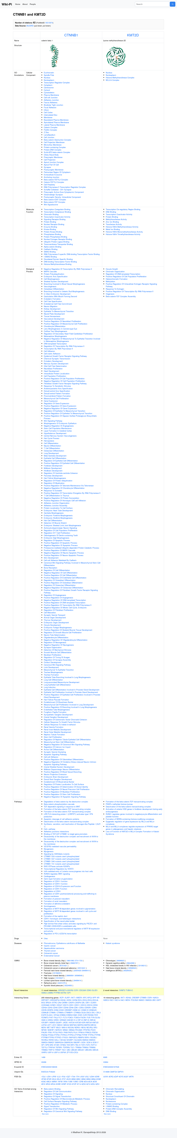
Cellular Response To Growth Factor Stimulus (62, 722)
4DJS (68, 1079)
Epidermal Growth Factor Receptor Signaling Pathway (65, 356)
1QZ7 (68, 1076)
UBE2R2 (88, 1050)
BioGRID (30, 25)
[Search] (172, 4)
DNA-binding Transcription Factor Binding (60, 261)
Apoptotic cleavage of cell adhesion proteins (61, 819)
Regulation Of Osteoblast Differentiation (60, 580)
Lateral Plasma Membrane (54, 125)
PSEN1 (95, 1032)
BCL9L (95, 1000)
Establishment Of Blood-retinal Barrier (59, 781)
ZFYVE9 (70, 1052)
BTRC (54, 1002)
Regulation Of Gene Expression (56, 403)
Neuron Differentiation (52, 445)
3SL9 (54, 1079)
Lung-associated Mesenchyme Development (61, 682)
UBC (68, 1050)
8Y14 (79, 1084)
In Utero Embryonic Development (57, 294)
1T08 (73, 1076)
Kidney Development (52, 308)
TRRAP (58, 1050)
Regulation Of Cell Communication (57, 1091)
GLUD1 (95, 990)
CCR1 (76, 990)
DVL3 (98, 1012)
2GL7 (87, 1076)
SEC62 (63, 1040)
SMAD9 (148, 1000)
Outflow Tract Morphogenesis (55, 331)
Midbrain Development (53, 468)
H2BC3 (106, 1000)
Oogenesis (110, 294)
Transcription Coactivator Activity (57, 216)
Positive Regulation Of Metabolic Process (60, 1103)
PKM (66, 1032)
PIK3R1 (44, 1032)
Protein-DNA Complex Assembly (119, 1108)
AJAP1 (68, 997)
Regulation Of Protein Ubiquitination (58, 480)
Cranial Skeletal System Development (59, 767)
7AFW (60, 1081)
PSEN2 (44, 1035)
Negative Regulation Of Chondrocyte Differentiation (64, 488)
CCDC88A (45, 1005)
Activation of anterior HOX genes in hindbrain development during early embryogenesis (134, 810)
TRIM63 (44, 1050)
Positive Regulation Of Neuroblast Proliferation (62, 321)
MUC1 (58, 1027)
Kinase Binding (50, 229)
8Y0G (69, 1084)
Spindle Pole (49, 75)
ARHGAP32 (55, 1000)
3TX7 (64, 1079)
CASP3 (71, 1002)
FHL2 (56, 1017)
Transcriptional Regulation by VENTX (59, 868)
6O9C (43, 1081)
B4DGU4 (44, 1071)
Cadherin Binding (50, 249)
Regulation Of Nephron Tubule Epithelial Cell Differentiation (67, 739)
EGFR (43, 1015)
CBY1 (87, 1002)
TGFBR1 (58, 1047)
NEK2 (83, 1027)
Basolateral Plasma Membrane (56, 120)
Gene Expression (51, 401)
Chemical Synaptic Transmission (57, 358)
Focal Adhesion (50, 107)
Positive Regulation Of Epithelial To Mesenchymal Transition (68, 413)
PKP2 (70, 1032)
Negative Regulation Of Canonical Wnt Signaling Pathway (67, 744)
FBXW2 (90, 1015)
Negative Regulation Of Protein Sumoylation (61, 498)
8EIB (95, 1081)
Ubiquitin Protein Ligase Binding (56, 241)
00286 (43, 1062)
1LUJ (59, 1076)
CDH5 (55, 1007)
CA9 (59, 1002)
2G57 (82, 1076)
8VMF (63, 1084)
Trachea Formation (51, 674)
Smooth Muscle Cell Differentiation (57, 652)
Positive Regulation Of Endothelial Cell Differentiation (65, 577)
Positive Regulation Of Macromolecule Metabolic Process (67, 1098)
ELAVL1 (50, 1015)
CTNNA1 (52, 1012)
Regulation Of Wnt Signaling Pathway (59, 1108)
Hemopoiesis (49, 440)
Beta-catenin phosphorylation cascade (59, 804)
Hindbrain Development (53, 470)
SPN (47, 1045)
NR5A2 (72, 1030)
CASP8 (78, 1002)
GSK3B (70, 1020)
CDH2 (95, 1005)
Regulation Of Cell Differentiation (57, 570)
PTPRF (85, 1035)
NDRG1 (78, 1027)
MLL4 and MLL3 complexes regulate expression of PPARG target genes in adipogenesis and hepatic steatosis (132, 827)
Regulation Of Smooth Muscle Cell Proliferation (63, 632)
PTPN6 (78, 1035)
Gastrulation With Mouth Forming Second (60, 296)
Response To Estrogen (115, 289)
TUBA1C (129, 990)
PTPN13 (64, 1035)
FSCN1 (83, 1017)
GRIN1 (56, 1020)
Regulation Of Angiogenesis (55, 595)
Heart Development (51, 371)
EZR (85, 1015)
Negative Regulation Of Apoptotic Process (61, 545)
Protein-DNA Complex (52, 149)
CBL (83, 1002)
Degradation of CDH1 (52, 891)
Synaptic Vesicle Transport (54, 615)
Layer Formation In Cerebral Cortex (58, 430)
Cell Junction (49, 137)
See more (45, 1114)
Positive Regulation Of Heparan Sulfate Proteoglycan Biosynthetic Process (70, 417)
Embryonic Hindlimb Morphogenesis (58, 518)
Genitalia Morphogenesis (54, 513)
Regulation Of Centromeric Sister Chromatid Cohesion (65, 719)
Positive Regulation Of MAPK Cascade (59, 550)
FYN (92, 1017)
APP (94, 997)
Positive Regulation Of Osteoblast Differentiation (63, 582)
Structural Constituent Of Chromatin (120, 1096)
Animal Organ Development (55, 617)
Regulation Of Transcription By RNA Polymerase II (64, 346)
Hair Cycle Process (51, 438)
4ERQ (111, 1076)
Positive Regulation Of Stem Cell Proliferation (62, 794)
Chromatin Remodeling (115, 1089)
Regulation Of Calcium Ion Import (57, 747)
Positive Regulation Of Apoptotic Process (60, 542)
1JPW (53, 1076)
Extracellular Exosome (53, 174)
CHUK (61, 1010)
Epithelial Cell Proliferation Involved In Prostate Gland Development (71, 692)
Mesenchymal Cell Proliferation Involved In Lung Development (69, 704)
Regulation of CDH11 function (55, 881)
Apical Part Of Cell (51, 164)
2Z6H (92, 1076)
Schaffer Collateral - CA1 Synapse (57, 189)
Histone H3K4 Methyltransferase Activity (122, 226)
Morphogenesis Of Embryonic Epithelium (60, 423)
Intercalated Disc (50, 115)
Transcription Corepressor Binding (57, 212)
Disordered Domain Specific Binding (58, 259)
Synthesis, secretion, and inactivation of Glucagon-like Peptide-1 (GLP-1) (72, 825)
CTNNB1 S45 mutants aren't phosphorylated (61, 861)
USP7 (158, 1000)
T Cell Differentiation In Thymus (56, 495)
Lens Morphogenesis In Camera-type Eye (60, 328)
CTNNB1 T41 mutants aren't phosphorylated (61, 863)
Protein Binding (50, 221)
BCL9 (90, 1000)
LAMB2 (50, 992)
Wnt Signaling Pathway (53, 420)
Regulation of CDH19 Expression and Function (62, 886)
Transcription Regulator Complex (57, 82)
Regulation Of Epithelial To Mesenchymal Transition (64, 411)
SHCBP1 (70, 1040)
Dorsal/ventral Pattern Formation (57, 393)
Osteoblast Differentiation (54, 289)
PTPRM (44, 1037)
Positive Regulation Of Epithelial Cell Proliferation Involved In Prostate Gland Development (72, 695)
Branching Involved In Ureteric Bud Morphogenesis (64, 291)
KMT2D (133, 34)
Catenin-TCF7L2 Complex (54, 182)
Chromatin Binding (51, 214)
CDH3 (50, 1007)
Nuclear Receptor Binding (54, 224)
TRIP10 (51, 1050)
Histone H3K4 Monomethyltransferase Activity (124, 231)
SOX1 (83, 1042)
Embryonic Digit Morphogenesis (56, 537)
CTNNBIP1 (68, 1012)
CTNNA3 (60, 1012)
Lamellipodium (49, 134)
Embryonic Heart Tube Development (58, 510)
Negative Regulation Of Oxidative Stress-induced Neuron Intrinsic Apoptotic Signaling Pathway (70, 763)
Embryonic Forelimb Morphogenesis (58, 515)
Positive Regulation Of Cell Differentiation (60, 575)
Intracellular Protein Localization (56, 373)
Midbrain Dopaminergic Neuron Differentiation (62, 769)
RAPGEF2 (73, 1037)
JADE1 (65, 1022)
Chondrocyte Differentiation (54, 326)
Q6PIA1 (120, 1071)
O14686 (106, 1071)
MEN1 (43, 1027)
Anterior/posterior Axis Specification (58, 388)
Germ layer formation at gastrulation (58, 878)
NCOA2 (71, 1027)
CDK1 (76, 1007)
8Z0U (84, 1084)
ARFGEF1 (45, 1000)
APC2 (89, 997)
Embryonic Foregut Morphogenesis (58, 627)
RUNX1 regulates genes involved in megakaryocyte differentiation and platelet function (134, 815)
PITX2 (55, 1032)
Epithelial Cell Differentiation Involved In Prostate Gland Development (71, 689)
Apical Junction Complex (54, 162)
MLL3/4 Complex (112, 80)
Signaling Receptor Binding (54, 219)
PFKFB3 (86, 1030)
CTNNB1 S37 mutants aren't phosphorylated (61, 859)
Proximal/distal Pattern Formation (57, 396)
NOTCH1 (58, 1030)
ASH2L (63, 1000)
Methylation (110, 281)
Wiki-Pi (7, 4)
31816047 (59, 978)
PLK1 (75, 1032)
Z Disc (46, 132)
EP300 (56, 1015)
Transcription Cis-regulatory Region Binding (123, 209)
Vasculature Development (54, 318)
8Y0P (74, 1084)
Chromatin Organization (115, 271)
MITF (53, 1027)
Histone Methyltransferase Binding (57, 264)
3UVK (105, 1076)
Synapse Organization (53, 647)
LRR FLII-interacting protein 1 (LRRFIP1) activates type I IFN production (68, 815)
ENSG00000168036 (49, 1067)
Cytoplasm (48, 85)
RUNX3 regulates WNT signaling (57, 873)
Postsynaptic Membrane (53, 169)
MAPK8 (80, 1025)
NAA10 (64, 1027)
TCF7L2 (44, 1047)
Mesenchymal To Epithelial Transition (59, 669)
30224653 (68, 985)
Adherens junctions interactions (56, 831)
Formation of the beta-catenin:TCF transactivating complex (67, 809)
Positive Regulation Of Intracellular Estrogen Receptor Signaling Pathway (131, 285)
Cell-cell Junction (51, 97)
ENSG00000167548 (111, 1067)
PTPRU (51, 1037)
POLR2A (134, 1000)
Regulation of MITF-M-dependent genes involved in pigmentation (69, 908)
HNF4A (93, 1020)
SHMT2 (122, 990)
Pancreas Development (53, 475)
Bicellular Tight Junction (53, 105)
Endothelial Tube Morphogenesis (57, 709)
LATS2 (44, 1025)
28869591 (70, 975)
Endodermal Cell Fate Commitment (58, 303)
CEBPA (50, 1010)
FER (96, 1015)
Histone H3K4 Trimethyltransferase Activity (123, 234)
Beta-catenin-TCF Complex (54, 202)
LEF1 (49, 1025)
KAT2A (72, 1022)
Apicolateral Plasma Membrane (56, 122)
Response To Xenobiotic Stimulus (57, 386)
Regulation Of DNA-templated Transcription (123, 274)
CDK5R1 (87, 1007)
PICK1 (93, 1030)
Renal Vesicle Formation (53, 727)
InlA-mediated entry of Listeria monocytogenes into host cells (68, 871)
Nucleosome (111, 1101)
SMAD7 (51, 1042)
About (25, 4)
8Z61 (98, 1084)
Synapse (47, 167)
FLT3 (65, 1017)
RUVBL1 (93, 1037)
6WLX (48, 1081)
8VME (58, 1084)
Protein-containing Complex (55, 147)
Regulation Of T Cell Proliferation (57, 533)
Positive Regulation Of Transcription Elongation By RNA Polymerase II (72, 493)
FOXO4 (77, 1017)
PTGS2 (51, 1035)
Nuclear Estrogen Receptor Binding (58, 239)
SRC (51, 1045)
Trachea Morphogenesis (53, 672)
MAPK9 (87, 1025)
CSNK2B (45, 1012)
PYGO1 (65, 1037)
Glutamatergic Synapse (53, 194)
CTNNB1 (71, 34)
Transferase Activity (114, 224)
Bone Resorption (50, 567)
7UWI (70, 1081)
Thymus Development (52, 620)
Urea (46, 938)
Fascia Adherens (50, 102)
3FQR (49, 1079)
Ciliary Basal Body (51, 154)
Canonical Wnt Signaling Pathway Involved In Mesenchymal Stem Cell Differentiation (72, 564)
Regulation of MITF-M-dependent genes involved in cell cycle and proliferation (70, 912)
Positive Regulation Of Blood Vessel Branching (62, 772)
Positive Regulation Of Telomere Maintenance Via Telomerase (68, 485)
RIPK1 (87, 1037)
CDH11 (77, 1005)
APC (85, 997)
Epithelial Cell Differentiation (55, 458)
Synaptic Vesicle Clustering (55, 752)
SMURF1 (77, 1042)
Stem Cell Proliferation (53, 737)
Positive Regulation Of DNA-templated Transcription (64, 602)
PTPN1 (57, 1035)
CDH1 (71, 1005)
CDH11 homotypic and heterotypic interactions (62, 918)
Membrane (48, 117)
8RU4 (53, 1084)
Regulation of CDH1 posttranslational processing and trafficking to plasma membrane (70, 894)
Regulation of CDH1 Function (55, 888)
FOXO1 (70, 1017)
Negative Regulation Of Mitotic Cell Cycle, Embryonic (65, 607)
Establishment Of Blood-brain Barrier (58, 702)
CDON (43, 1010)
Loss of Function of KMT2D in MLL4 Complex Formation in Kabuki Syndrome (132, 832)
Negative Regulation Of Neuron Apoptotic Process (64, 552)
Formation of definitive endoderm (57, 903)
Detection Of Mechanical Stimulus (57, 650)
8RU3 (48, 1084)
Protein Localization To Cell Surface (58, 508)
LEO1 (54, 1025)
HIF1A (80, 1020)
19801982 (70, 960)
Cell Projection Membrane (54, 142)
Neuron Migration (50, 306)
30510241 (81, 968)
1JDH (48, 1076)
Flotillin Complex (50, 129)
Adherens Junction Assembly (55, 505)
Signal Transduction (52, 1106)
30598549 (78, 975)
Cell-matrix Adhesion (52, 353)
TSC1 (64, 1050)
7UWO (75, 1081)
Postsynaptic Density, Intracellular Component (62, 197)
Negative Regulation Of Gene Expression (60, 408)
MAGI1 (60, 1025)
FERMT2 (45, 1017)
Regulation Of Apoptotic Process (57, 540)
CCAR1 (94, 1002)
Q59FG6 (113, 1071)
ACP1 (62, 997)
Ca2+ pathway (49, 829)
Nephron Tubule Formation (54, 734)
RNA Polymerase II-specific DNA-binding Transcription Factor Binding (72, 254)
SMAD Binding (50, 251)
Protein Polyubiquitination (54, 274)
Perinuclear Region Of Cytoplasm (57, 172)
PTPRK (97, 1035)
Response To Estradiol (53, 490)
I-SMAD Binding (50, 256)
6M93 (88, 1079)
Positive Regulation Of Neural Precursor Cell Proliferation (66, 789)
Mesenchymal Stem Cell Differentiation (59, 742)
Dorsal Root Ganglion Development (58, 779)
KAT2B (78, 1022)
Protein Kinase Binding (53, 231)
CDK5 (89, 990)
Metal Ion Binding (113, 229)
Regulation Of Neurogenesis (55, 642)
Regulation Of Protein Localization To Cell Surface (64, 784)
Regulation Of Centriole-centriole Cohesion (61, 473)
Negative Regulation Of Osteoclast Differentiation (63, 587)
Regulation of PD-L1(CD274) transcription (60, 933)
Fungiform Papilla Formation (55, 712)
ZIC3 (76, 1052)
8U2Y (126, 1076)
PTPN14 (71, 1035)
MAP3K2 (73, 1025)
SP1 (43, 1045)
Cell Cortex (48, 112)
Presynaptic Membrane (53, 157)
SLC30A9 (78, 1040)
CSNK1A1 (76, 1010)
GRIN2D (63, 1020)
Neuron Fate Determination (54, 635)
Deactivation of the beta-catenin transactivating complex (66, 821)
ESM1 (74, 1015)
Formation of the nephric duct (55, 916)
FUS (88, 1017)
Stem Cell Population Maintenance (57, 428)
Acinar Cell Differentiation (54, 749)
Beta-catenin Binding (52, 1089)
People (33, 4)
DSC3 (88, 1012)
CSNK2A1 (93, 1010)
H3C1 (112, 1000)
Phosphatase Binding (52, 234)
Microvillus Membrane (52, 144)
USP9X (63, 1052)
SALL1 (57, 1040)
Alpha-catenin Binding (52, 246)
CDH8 (65, 1007)
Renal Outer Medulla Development (57, 732)
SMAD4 (44, 1042)
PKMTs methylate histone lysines (119, 804)
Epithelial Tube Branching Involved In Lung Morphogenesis (67, 677)
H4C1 (122, 1000)
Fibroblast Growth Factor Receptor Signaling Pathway (65, 383)
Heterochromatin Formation (116, 279)
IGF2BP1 (45, 1022)
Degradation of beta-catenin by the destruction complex (66, 801)
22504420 (77, 970)
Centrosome (49, 87)
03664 (105, 1062)
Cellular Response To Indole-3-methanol (60, 724)
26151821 (63, 965)
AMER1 (79, 997)
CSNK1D (84, 1010)
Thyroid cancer (50, 950)
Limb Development (51, 667)
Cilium (46, 110)
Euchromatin (49, 72)
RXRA (51, 1040)
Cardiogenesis (49, 876)
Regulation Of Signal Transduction (57, 1096)
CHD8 (56, 1010)
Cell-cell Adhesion (51, 757)
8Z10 (88, 1084)
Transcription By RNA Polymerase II (58, 348)
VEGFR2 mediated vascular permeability (60, 846)
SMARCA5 (68, 1042)
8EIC (43, 1084)
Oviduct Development (52, 662)
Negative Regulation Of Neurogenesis (59, 645)
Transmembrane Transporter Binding (58, 244)
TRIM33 (85, 1047)
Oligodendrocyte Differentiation (56, 637)
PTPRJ (91, 1035)
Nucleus (47, 77)
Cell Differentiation (51, 443)
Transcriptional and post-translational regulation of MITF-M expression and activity (72, 929)
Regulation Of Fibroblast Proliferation (58, 610)
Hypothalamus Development (55, 433)
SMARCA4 (59, 1042)
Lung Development (51, 453)
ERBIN (69, 1015)
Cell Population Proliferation (55, 376)
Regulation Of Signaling (53, 1093)
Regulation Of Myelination (54, 483)
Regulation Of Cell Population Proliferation (60, 530)
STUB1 (57, 1045)
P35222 (52, 1071)
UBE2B (74, 1050)
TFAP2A (51, 1047)
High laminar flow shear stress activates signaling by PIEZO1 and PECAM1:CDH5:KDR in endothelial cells (70, 924)
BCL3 (80, 1000)
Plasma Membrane (51, 95)
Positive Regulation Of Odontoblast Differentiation (64, 759)
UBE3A (95, 1050)
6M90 (73, 1079)
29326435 (127, 970)
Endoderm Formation (52, 299)
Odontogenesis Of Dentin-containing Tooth (61, 535)
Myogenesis (49, 849)
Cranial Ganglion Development (56, 717)
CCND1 (53, 1005)
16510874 (49, 22)
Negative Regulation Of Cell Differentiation (60, 572)
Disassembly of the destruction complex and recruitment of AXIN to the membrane (71, 837)
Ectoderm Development (53, 361)
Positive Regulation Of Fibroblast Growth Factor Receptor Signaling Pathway (71, 591)
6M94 (93, 1079)
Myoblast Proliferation (52, 655)
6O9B (98, 1079)
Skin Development (51, 557)
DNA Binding (111, 212)
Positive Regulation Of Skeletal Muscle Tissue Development (68, 630)
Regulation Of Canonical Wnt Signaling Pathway (63, 1111)
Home (17, 4)
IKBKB (52, 1022)
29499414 (86, 970)
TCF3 (83, 1045)
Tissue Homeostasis (52, 316)
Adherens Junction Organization (56, 503)
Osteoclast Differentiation (54, 450)
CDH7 (60, 1007)
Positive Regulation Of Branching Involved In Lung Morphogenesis (70, 707)
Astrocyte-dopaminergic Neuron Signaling (60, 528)
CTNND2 (77, 1012)
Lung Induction (50, 687)
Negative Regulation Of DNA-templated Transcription (65, 600)
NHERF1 (51, 1030)
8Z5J (93, 1084)
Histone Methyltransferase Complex (120, 77)
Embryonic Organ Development (56, 622)
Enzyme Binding (50, 226)
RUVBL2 (44, 1040)
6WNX (54, 1081)
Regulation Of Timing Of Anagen (57, 657)
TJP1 (69, 992)
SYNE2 (63, 1045)
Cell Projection (49, 159)
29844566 (130, 963)
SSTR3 (63, 992)
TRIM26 (78, 1047)
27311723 (78, 960)
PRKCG (88, 1032)
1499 (43, 1057)
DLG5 (83, 1012)
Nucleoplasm (49, 80)
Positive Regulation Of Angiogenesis (58, 597)
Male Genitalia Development (55, 455)
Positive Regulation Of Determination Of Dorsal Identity (66, 786)
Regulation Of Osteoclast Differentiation (60, 585)
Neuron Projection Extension (55, 774)
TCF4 (88, 1045)
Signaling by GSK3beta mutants (57, 854)
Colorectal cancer (51, 953)
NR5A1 (65, 1030)
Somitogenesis (50, 906)
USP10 (50, 1052)
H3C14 (117, 1000)
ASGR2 (70, 990)
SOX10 (89, 1042)
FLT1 (60, 1017)
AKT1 (73, 997)
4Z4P (116, 1076)
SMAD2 (85, 1040)
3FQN (43, 1079)
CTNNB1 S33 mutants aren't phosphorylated (61, 856)
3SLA (59, 1079)
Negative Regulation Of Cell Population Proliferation (64, 381)
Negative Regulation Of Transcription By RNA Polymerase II (68, 269)
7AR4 (65, 1081)
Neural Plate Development (54, 313)
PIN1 (50, 1032)
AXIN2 (75, 1000)
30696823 (120, 960)
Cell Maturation (50, 612)
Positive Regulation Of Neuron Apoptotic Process (63, 555)
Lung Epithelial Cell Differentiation (57, 684)
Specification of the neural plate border (59, 921)
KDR (83, 1022)
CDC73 (65, 1005)
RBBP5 (81, 1037)
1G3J (43, 1076)
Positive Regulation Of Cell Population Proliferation (64, 378)
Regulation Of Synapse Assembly (57, 659)
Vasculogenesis (50, 286)
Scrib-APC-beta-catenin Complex (57, 152)
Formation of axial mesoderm (55, 901)
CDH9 (71, 1007)
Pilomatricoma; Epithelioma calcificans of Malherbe (64, 943)
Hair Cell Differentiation (53, 520)
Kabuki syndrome (113, 943)
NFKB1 (44, 1030)
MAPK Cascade (50, 271)
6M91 (78, 1079)
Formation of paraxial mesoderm (57, 898)
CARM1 (65, 1002)
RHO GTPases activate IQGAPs (57, 866)
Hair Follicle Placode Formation (56, 699)
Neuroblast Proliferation (53, 368)
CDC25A (82, 990)
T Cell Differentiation (52, 448)
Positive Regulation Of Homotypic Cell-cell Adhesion (65, 500)
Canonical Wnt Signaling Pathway (57, 664)
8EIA (90, 1081)
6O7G (121, 1076)
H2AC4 (155, 997)
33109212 (142, 965)
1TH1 (78, 1076)
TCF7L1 (94, 1045)
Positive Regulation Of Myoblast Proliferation (62, 791)
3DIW (97, 1076)
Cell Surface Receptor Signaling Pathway (60, 1101)
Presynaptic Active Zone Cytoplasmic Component (64, 192)
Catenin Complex (51, 127)
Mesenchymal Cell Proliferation (56, 398)
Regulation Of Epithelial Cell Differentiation (61, 460)
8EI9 (86, 1081)
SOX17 (95, 1042)
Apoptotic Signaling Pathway (55, 754)
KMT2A (89, 1022)
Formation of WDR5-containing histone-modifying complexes (130, 819)
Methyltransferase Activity (116, 219)
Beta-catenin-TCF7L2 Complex (56, 179)
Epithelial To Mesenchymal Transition (59, 311)
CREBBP (68, 1010)
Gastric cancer (50, 945)
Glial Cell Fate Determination (55, 366)
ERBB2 (63, 1015)
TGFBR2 (66, 1047)
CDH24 (44, 1007)
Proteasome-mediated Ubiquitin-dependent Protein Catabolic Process (71, 547)
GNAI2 (44, 992)
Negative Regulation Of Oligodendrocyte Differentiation (65, 640)
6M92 (83, 1079)
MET (49, 1027)
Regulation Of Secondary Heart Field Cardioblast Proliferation (68, 333)
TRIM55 (92, 1047)
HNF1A (86, 1020)
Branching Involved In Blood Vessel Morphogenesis (64, 284)
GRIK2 (50, 1020)
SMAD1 (142, 1000)
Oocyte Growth (112, 269)
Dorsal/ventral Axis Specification (57, 391)
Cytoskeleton (49, 92)
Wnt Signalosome (51, 204)
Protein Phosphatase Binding (55, 236)
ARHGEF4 (62, 990)
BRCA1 (49, 1002)
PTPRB (57, 992)
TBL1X (78, 1045)
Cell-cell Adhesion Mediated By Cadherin (60, 560)
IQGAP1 (58, 1022)
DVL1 (94, 1012)
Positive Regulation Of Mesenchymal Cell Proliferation (65, 323)
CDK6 (94, 1007)
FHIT (51, 1017)
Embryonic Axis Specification (55, 276)
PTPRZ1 (58, 1037)
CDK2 (81, 1007)
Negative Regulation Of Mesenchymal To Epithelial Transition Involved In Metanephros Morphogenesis (72, 339)
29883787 (74, 963)
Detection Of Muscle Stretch (55, 523)
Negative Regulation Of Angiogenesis (59, 425)
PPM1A (81, 1032)
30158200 (57, 973)
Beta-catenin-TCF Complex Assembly (121, 296)
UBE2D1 (80, 1050)
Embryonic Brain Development (56, 776)
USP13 (57, 1052)
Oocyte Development (52, 625)
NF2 (95, 1027)
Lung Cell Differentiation (53, 679)
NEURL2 (89, 1027)
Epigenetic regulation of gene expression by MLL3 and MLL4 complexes (130, 822)
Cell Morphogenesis (52, 279)
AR (98, 997)
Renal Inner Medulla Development (57, 729)
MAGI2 (66, 1025)
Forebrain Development (53, 465)
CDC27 (59, 1005)
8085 (105, 1057)
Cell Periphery (49, 184)
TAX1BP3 (71, 1045)
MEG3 (93, 1025)
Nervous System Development (56, 363)
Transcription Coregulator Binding (57, 209)
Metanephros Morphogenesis (55, 336)
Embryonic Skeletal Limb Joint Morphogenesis (62, 525)
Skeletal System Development (56, 281)
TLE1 (72, 1047)
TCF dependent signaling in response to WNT (62, 806)
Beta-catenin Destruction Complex (57, 139)
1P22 (63, 1076)
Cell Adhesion (49, 351)
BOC (43, 1002)
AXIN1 (69, 1000)
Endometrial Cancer (52, 955)
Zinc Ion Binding (112, 221)
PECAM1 (79, 1030)
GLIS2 (97, 1017)
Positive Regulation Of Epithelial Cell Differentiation (64, 463)
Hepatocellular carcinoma (54, 948)
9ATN (131, 1076)
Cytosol (47, 90)
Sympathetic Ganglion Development (58, 714)
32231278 (62, 983)
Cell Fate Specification (53, 301)
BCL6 (85, 1000)
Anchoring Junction (51, 177)
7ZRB (81, 1081)
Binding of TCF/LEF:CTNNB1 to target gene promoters (65, 834)
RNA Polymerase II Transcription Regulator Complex (65, 187)
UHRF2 (44, 1052)
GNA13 (44, 1020)
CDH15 (83, 1005)
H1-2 (75, 1020)
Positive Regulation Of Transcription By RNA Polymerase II (67, 605)
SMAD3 (92, 1040)
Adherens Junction (51, 100)
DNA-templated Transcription (55, 343)
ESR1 (80, 1015)
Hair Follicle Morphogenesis (55, 478)
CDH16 (89, 1005)
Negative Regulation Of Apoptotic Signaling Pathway (65, 796)
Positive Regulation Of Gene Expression (60, 406)
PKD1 (60, 1032)
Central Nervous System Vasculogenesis (60, 435)
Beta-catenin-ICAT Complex (55, 199)
